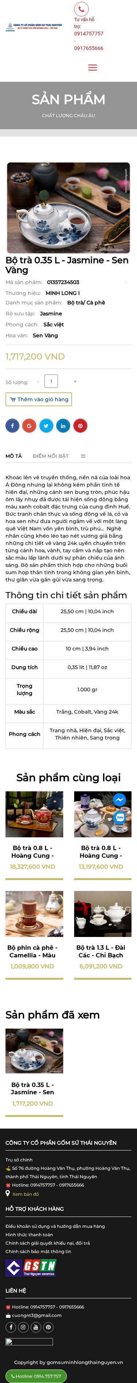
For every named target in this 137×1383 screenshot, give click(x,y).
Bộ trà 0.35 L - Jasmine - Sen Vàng (32, 1093)
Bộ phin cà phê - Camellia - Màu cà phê (32, 955)
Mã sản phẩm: (24, 282)
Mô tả (13, 456)
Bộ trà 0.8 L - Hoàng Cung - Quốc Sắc (32, 856)
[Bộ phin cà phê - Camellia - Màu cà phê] (34, 914)
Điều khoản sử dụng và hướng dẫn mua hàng (55, 1226)
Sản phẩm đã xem (52, 1015)
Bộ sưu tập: (21, 313)
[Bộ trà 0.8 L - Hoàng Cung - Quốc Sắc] (34, 814)
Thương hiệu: (23, 293)
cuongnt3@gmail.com (37, 1315)
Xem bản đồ (25, 1194)
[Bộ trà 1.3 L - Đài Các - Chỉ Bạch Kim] (103, 914)
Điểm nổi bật (51, 456)
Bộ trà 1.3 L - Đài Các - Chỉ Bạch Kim (100, 955)
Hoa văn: (17, 335)
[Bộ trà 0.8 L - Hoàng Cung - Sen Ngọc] (103, 814)
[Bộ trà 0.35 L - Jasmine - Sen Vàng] (34, 1051)
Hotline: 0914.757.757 (38, 1376)
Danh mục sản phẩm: (34, 302)
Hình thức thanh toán (29, 1234)
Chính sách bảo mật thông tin (38, 1251)
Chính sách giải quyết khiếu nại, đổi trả (47, 1243)
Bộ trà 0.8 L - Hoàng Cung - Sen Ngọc (101, 856)
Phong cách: (22, 324)
